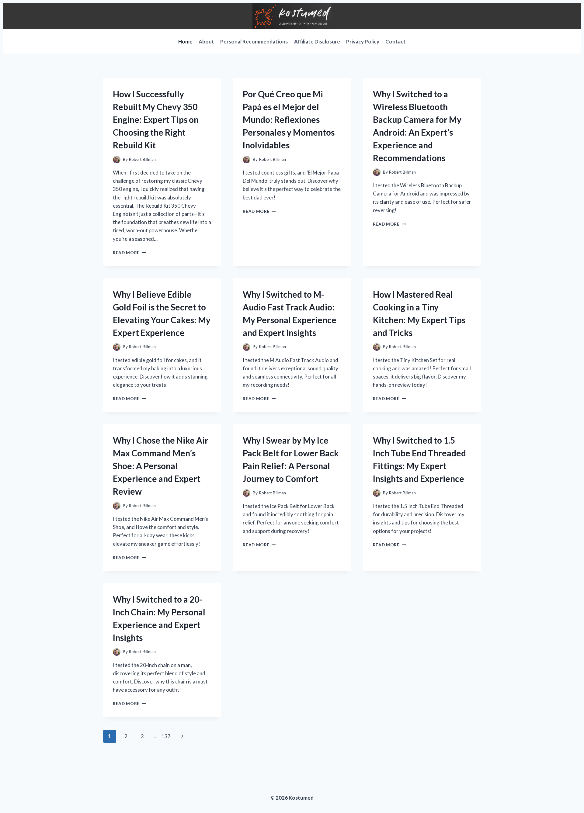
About (206, 41)
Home (185, 41)
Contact (395, 41)
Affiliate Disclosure (317, 41)
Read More (129, 252)
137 (166, 736)
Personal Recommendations (254, 41)
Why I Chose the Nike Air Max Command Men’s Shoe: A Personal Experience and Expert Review (160, 465)
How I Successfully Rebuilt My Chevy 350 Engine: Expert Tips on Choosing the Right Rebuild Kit (156, 119)
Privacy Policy (362, 41)
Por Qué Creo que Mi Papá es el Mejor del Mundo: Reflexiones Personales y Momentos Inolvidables (289, 119)
